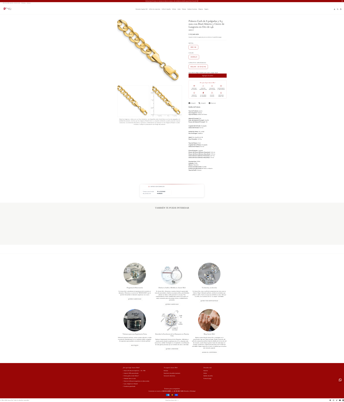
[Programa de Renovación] (135, 274)
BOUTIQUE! (134, 345)
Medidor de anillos (208, 376)
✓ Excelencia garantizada (129, 386)
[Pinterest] (343, 400)
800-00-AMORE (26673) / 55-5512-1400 (11, 3)
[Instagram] (333, 400)
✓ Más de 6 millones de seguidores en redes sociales (136, 381)
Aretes (179, 9)
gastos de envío (202, 37)
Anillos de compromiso (154, 9)
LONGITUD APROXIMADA (197, 63)
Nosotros (205, 370)
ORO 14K (193, 47)
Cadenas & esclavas (192, 9)
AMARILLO (194, 57)
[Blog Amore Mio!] (209, 320)
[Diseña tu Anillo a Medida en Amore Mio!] (172, 274)
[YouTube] (340, 400)
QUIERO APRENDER (172, 349)
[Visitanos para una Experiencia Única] (135, 320)
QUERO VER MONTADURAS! (209, 301)
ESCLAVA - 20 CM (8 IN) (198, 67)
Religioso (201, 9)
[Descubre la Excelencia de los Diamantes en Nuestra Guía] (172, 320)
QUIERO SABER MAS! (134, 299)
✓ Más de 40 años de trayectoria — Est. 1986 (134, 370)
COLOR (191, 53)
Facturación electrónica (169, 376)
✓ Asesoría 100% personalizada (130, 373)
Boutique (28, 3)
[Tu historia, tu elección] (209, 274)
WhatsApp (23, 3)
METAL (191, 43)
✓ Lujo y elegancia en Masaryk (130, 384)
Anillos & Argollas (166, 9)
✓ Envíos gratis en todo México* (131, 376)
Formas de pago (207, 378)
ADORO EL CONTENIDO (209, 352)
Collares (174, 9)
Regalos (206, 9)
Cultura (205, 373)
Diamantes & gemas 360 (142, 9)
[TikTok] (337, 400)
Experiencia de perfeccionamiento (172, 373)
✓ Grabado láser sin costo (129, 378)
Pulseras (184, 9)
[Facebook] (330, 400)
